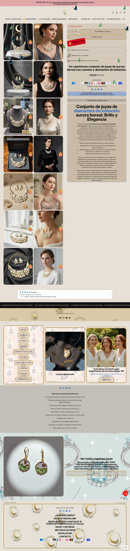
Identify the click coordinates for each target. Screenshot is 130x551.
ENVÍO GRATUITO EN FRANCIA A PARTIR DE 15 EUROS (84, 60)
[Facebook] (92, 89)
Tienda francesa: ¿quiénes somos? (97, 100)
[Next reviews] (112, 294)
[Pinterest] (101, 89)
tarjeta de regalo (23, 379)
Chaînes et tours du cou (23, 351)
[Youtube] (98, 89)
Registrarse (106, 380)
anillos (23, 329)
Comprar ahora (96, 37)
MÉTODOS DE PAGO (65, 530)
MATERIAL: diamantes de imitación (80, 50)
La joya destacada (65, 374)
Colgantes (23, 368)
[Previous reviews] (18, 294)
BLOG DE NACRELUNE (65, 518)
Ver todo (96, 473)
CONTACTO (65, 536)
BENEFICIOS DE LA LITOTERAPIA (79, 55)
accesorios (24, 373)
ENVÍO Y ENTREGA (65, 527)
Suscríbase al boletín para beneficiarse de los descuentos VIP (106, 370)
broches (23, 346)
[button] (65, 294)
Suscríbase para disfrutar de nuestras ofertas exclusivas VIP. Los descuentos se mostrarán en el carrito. (97, 93)
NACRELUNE (12, 502)
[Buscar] (113, 12)
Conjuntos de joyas (23, 362)
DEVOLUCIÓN (65, 533)
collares (23, 357)
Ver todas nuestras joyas (96, 458)
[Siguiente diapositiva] (124, 3)
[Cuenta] (117, 12)
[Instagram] (95, 89)
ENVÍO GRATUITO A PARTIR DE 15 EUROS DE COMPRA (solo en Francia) (65, 522)
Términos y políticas (121, 502)
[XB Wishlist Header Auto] (121, 12)
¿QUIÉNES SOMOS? (65, 515)
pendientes (23, 335)
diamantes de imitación (97, 110)
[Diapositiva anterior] (4, 3)
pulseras (23, 340)
